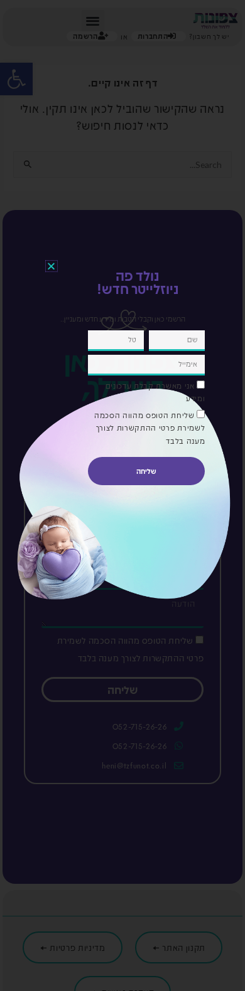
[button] (51, 266)
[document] (122, 495)
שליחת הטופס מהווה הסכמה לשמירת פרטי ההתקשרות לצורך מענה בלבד (149, 428)
